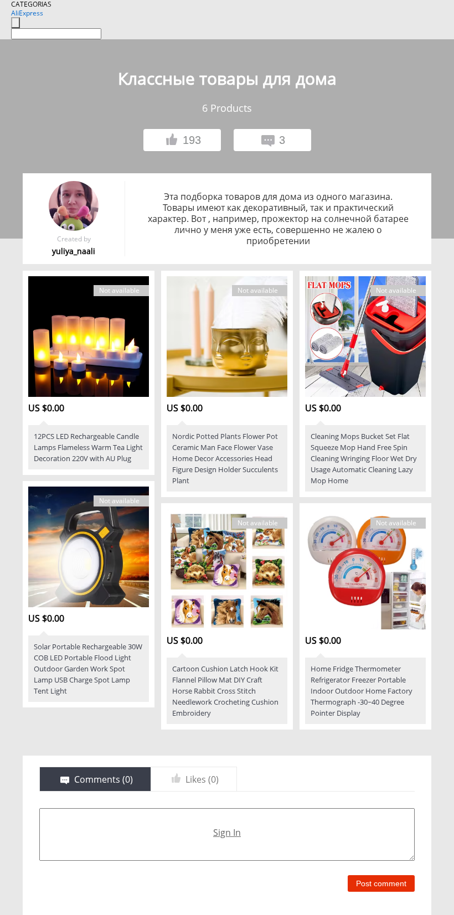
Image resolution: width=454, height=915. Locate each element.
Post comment (381, 883)
